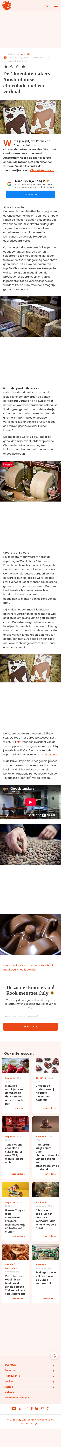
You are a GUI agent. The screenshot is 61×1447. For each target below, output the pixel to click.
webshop (51, 754)
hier (19, 742)
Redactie (12, 54)
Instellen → (30, 194)
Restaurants (12, 1375)
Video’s (9, 1392)
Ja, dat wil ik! (30, 1026)
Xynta (36, 1423)
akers (50, 170)
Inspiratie (25, 54)
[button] (51, 1365)
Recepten (10, 1370)
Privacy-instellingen (17, 1397)
